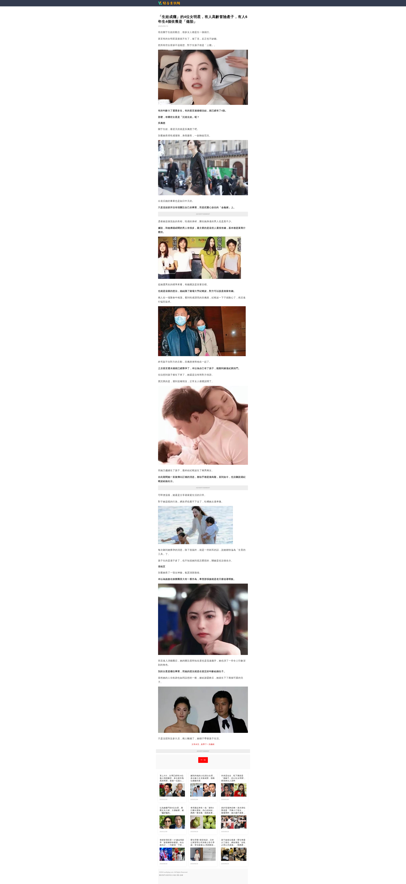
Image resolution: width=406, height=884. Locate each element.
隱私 (178, 875)
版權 (181, 875)
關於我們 (162, 875)
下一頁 (203, 760)
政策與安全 (169, 875)
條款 (174, 875)
